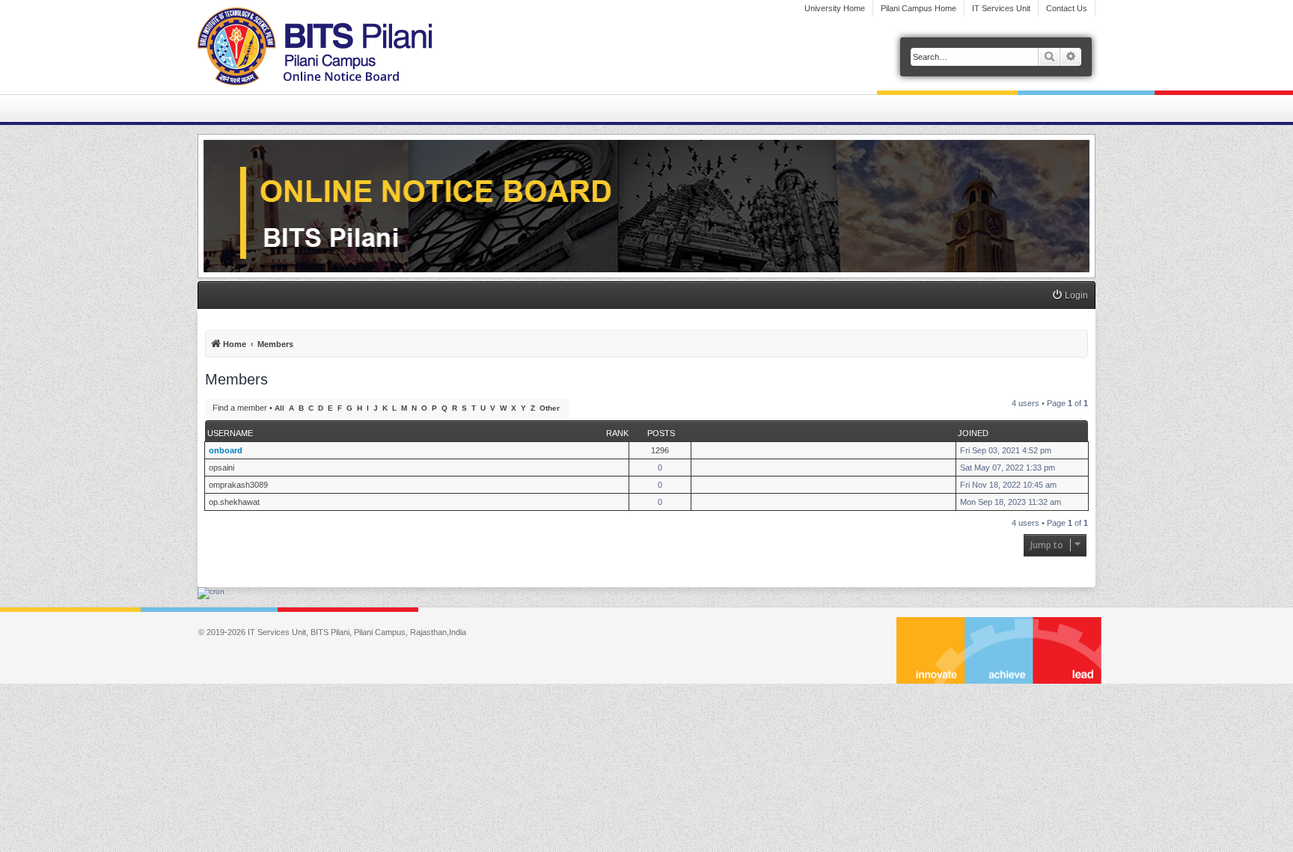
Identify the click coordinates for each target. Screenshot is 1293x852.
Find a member (240, 407)
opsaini (221, 467)
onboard (225, 450)
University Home (834, 8)
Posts (661, 433)
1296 (660, 450)
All (279, 408)
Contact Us (1066, 8)
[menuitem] (1069, 296)
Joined (973, 433)
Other (549, 408)
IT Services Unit (1001, 8)
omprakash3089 (238, 484)
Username (230, 433)
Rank (617, 433)
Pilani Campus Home (918, 8)
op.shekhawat (234, 501)
